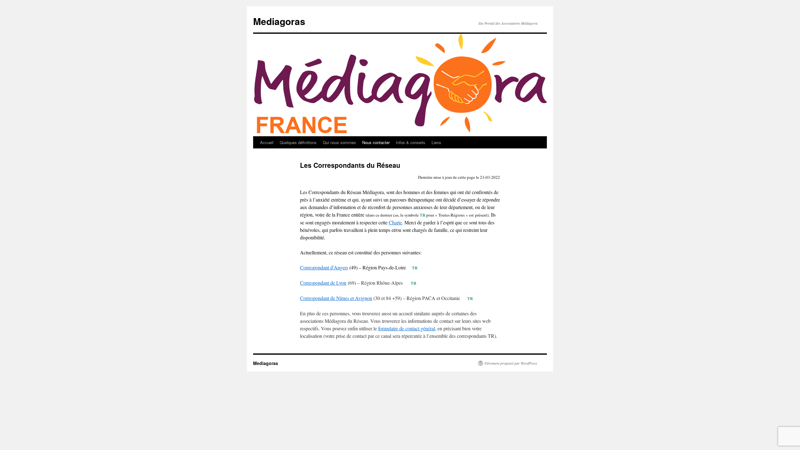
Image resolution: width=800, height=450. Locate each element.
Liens (436, 142)
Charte (395, 222)
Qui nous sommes (339, 142)
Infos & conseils (410, 142)
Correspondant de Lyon (323, 282)
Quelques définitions (298, 142)
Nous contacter (376, 142)
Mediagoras (279, 21)
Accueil (266, 142)
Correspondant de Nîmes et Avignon (336, 298)
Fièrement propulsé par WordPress (510, 363)
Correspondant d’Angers (324, 267)
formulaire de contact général (406, 328)
